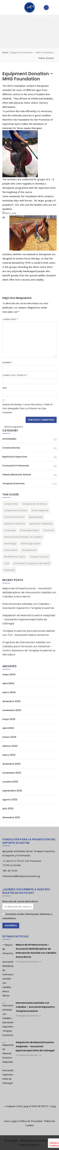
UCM (6, 563)
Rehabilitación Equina (14, 556)
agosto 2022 (9, 799)
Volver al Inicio (46, 58)
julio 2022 (8, 808)
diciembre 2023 (11, 701)
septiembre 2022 (12, 790)
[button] (31, 7)
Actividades (9, 438)
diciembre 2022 (11, 763)
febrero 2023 (9, 746)
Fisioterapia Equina (29, 530)
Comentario (10, 319)
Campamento (11, 503)
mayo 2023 (8, 719)
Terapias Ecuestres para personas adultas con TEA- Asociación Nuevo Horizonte (28, 633)
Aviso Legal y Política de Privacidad (23, 1121)
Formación (48, 530)
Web (4, 388)
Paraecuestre (10, 550)
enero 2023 (8, 754)
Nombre (7, 362)
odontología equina (30, 543)
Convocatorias (11, 447)
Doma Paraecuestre (14, 516)
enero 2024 (9, 692)
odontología (10, 543)
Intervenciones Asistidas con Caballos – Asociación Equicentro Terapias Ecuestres (28, 606)
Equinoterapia (36, 516)
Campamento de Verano (34, 503)
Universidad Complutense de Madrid (31, 563)
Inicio (5, 52)
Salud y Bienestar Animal (16, 474)
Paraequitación (29, 550)
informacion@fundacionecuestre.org (21, 876)
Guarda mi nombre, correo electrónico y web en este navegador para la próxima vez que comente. (27, 408)
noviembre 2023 (11, 710)
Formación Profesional (15, 465)
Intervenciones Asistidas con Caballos (23, 536)
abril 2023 (8, 728)
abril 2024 (8, 683)
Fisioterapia (10, 530)
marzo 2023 (9, 737)
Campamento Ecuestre (15, 510)
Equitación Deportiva (14, 456)
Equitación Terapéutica (41, 523)
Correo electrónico (15, 375)
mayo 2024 (8, 674)
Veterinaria (9, 569)
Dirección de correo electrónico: (20, 901)
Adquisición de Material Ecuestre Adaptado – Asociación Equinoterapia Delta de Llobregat (28, 619)
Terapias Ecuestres (13, 483)
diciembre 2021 (11, 817)
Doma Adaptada (39, 510)
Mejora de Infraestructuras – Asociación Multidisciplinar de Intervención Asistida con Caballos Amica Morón (29, 592)
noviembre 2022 (11, 772)
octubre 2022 (10, 781)
